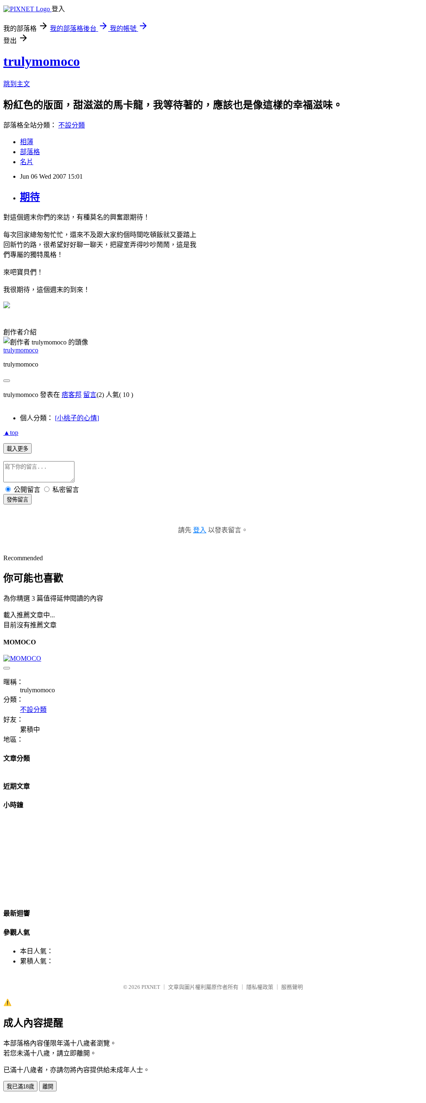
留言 (90, 394)
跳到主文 (16, 83)
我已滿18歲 (20, 1086)
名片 (26, 161)
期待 (30, 197)
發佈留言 (17, 500)
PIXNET (150, 987)
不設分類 (71, 125)
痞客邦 (72, 394)
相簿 (26, 141)
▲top (10, 432)
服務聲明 (292, 987)
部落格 (30, 151)
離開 (47, 1086)
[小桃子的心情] (77, 418)
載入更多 (17, 449)
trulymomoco (41, 61)
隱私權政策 (259, 987)
